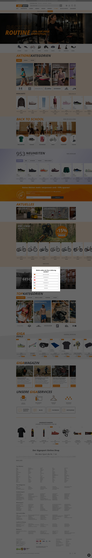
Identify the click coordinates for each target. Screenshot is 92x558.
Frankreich (46, 282)
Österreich (46, 277)
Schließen (59, 268)
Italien (46, 285)
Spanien (46, 288)
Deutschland (46, 274)
